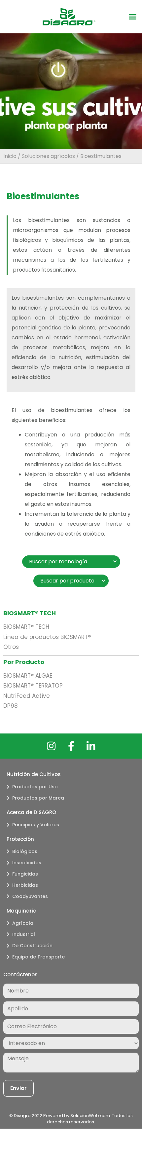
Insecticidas (26, 862)
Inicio (10, 156)
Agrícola (22, 923)
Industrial (23, 934)
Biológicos (24, 851)
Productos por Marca (38, 798)
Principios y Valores (35, 824)
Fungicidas (25, 874)
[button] (132, 17)
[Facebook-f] (71, 746)
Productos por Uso (35, 786)
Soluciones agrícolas (48, 156)
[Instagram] (51, 746)
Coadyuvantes (30, 896)
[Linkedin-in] (91, 746)
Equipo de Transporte (38, 957)
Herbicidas (25, 885)
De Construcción (32, 945)
